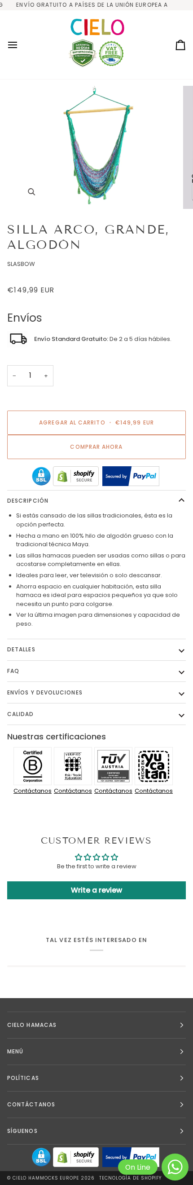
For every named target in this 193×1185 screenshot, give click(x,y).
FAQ (13, 671)
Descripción (27, 500)
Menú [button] (15, 1051)
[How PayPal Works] (130, 476)
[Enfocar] (31, 192)
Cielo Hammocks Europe (46, 1178)
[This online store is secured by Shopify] (76, 476)
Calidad (20, 714)
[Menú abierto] (20, 45)
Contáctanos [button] (31, 1104)
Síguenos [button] (22, 1131)
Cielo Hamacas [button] (32, 1025)
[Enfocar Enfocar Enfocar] (96, 147)
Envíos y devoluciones (45, 692)
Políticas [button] (23, 1078)
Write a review (96, 890)
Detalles (21, 649)
